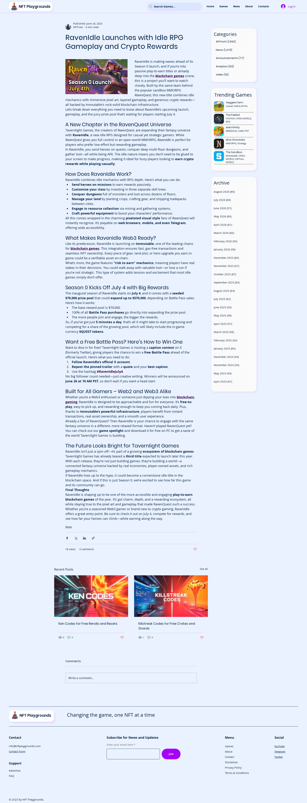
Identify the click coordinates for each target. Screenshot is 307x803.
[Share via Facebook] (67, 538)
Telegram (280, 751)
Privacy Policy (233, 767)
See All (204, 569)
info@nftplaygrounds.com (25, 746)
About (228, 751)
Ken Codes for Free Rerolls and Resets (87, 623)
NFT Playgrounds (34, 6)
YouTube (279, 746)
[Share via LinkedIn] (84, 538)
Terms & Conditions (237, 773)
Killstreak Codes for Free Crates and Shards (166, 626)
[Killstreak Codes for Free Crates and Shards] (171, 596)
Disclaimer (231, 762)
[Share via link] (93, 538)
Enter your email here (120, 744)
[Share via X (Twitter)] (75, 538)
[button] (223, 6)
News (68, 526)
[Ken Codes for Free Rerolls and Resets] (91, 596)
